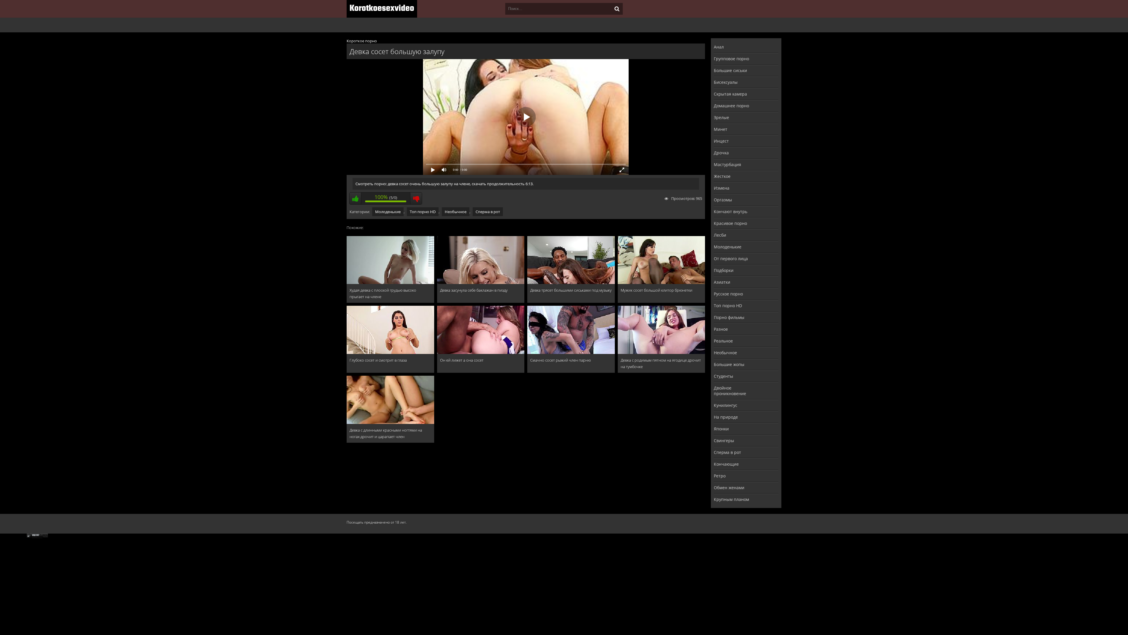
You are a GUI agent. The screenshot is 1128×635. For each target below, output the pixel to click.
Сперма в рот (488, 211)
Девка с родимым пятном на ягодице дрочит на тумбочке (661, 363)
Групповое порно (731, 58)
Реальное (723, 341)
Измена (721, 188)
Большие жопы (729, 364)
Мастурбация (727, 164)
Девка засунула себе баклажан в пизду (474, 290)
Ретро (720, 476)
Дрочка (721, 153)
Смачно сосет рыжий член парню (560, 360)
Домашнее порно (731, 105)
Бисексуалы (726, 82)
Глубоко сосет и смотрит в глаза (378, 360)
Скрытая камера (730, 94)
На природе (726, 417)
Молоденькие (388, 211)
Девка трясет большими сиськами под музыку (571, 290)
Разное (721, 329)
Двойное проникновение (730, 390)
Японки (721, 429)
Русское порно (728, 294)
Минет (720, 129)
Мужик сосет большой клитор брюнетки (656, 290)
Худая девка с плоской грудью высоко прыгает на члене (383, 293)
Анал (719, 47)
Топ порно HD (423, 211)
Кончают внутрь (730, 211)
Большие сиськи (730, 70)
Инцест (721, 141)
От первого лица (731, 258)
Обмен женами (729, 487)
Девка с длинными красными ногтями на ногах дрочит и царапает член (386, 433)
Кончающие (726, 464)
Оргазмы (723, 200)
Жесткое (722, 176)
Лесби (720, 235)
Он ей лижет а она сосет (462, 360)
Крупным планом (731, 499)
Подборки (723, 270)
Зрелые (721, 117)
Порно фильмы (729, 317)
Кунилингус (725, 405)
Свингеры (724, 440)
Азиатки (722, 282)
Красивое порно (730, 223)
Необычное (455, 211)
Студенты (723, 376)
